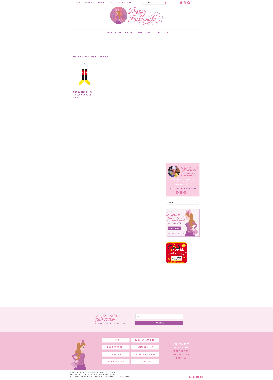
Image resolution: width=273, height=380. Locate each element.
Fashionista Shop (145, 340)
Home (78, 3)
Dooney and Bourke (145, 354)
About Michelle (176, 188)
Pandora (116, 354)
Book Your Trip (116, 347)
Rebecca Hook (116, 361)
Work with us (190, 188)
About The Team (125, 3)
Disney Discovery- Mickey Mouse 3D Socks (83, 95)
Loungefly (145, 361)
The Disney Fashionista (136, 17)
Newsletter (100, 3)
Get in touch (181, 354)
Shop (112, 3)
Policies (181, 358)
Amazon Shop (145, 347)
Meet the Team (181, 351)
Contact (88, 3)
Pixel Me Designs (111, 372)
